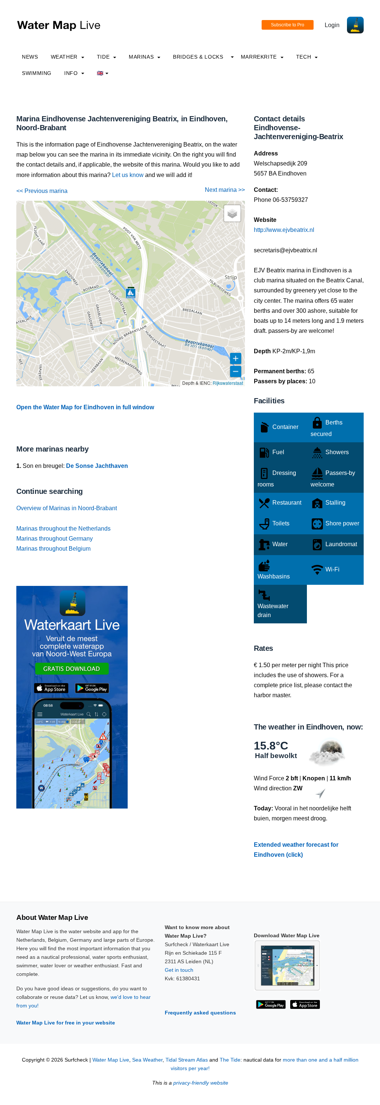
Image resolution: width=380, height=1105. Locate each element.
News (30, 57)
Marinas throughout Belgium (53, 548)
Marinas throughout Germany (54, 538)
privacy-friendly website (200, 1083)
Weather (65, 57)
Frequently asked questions (200, 1013)
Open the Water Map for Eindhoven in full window (85, 407)
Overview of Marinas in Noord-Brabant (66, 508)
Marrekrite (260, 57)
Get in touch (179, 970)
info (71, 73)
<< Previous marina (42, 191)
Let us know (128, 175)
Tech (304, 57)
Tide (104, 57)
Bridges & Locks (198, 57)
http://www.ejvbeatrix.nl (284, 230)
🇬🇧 (100, 73)
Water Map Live (110, 1060)
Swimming (37, 73)
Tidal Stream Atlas (187, 1060)
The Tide (230, 1060)
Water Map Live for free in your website (65, 1023)
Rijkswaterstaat (228, 383)
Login (332, 25)
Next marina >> (225, 190)
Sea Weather (147, 1060)
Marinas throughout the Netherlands (63, 528)
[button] (130, 293)
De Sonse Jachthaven (97, 466)
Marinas (142, 57)
